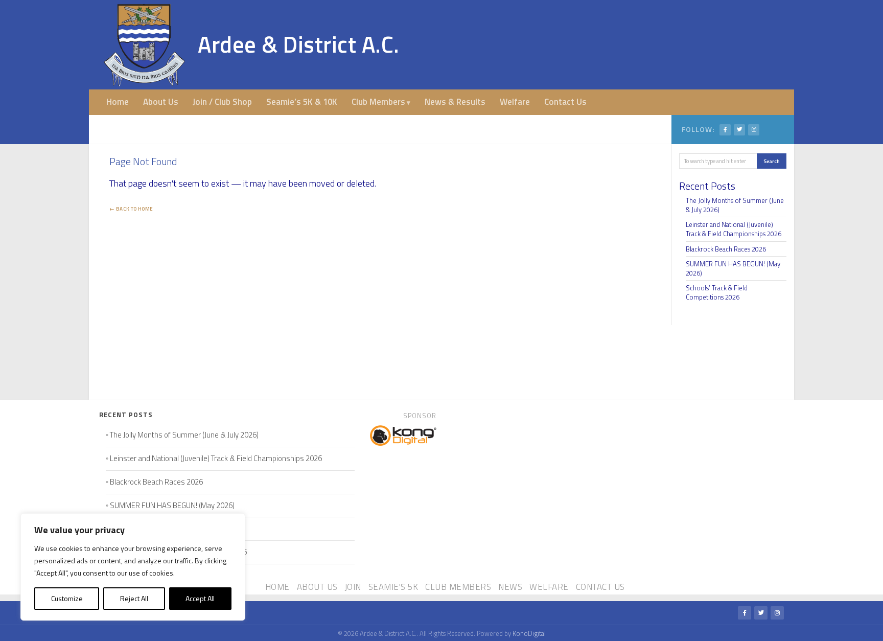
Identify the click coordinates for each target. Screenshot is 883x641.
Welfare (515, 101)
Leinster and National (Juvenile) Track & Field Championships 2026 (733, 229)
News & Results (455, 101)
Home (117, 101)
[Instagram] (753, 129)
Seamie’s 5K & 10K (301, 101)
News (510, 586)
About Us (160, 101)
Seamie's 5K (393, 586)
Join (353, 586)
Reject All (134, 598)
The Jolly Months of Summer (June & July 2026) (735, 205)
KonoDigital (529, 633)
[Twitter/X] (739, 129)
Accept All (200, 598)
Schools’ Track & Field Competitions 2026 (717, 292)
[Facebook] (725, 129)
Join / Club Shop (222, 101)
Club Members (378, 101)
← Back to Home (131, 209)
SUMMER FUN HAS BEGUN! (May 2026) (733, 268)
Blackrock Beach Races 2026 (726, 249)
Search (771, 161)
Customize (67, 598)
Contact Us (565, 101)
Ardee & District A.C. (299, 44)
